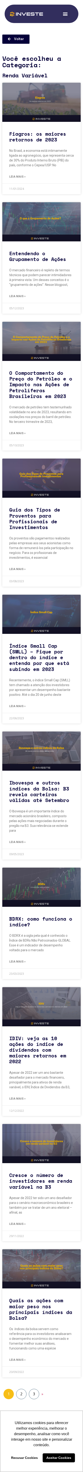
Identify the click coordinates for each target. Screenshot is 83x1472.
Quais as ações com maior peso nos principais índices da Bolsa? (40, 1309)
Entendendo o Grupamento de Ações (37, 256)
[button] (66, 14)
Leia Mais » (17, 176)
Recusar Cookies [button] (24, 1458)
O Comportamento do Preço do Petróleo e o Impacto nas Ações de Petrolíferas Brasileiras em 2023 (40, 384)
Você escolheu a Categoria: (31, 62)
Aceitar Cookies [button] (58, 1458)
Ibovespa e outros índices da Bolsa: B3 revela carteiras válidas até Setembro (39, 791)
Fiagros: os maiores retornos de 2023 (37, 136)
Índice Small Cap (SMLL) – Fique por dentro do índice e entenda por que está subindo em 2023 (39, 657)
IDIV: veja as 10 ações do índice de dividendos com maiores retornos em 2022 (37, 1050)
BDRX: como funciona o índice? (40, 921)
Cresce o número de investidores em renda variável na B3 (40, 1180)
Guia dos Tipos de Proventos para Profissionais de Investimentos (34, 518)
